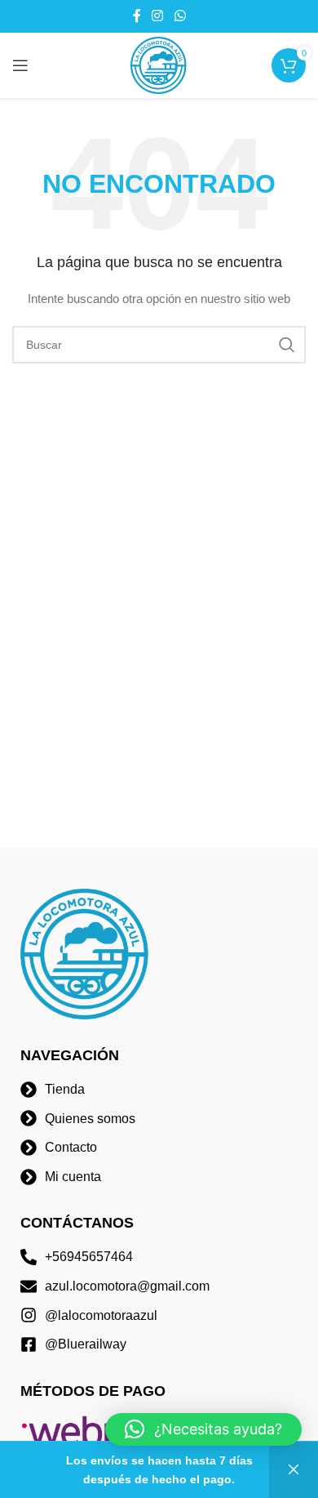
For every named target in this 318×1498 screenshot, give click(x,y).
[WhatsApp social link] (180, 16)
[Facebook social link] (137, 16)
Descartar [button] (293, 1470)
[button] (203, 1429)
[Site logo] (159, 64)
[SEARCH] (287, 344)
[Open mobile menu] (20, 65)
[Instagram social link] (158, 16)
